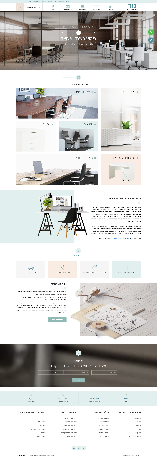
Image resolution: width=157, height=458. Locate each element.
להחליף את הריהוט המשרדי (121, 239)
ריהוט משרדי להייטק (70, 425)
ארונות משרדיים (104, 433)
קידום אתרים (33, 455)
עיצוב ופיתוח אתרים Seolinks (46, 455)
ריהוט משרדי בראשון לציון (69, 433)
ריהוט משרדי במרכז (71, 422)
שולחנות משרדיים (103, 418)
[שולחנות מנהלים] (57, 169)
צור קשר (44, 2)
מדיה (56, 2)
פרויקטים (61, 2)
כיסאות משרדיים (104, 425)
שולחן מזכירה (104, 422)
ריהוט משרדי (137, 418)
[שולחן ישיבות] (57, 103)
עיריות (43, 433)
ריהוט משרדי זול (72, 437)
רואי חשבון (42, 425)
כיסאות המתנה (104, 429)
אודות (67, 2)
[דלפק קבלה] (121, 119)
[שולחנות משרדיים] (121, 169)
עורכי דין (42, 418)
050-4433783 (31, 7)
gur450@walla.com (34, 2)
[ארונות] (36, 136)
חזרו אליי (79, 380)
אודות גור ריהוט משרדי (58, 320)
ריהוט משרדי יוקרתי (71, 418)
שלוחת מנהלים (104, 437)
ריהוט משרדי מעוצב (134, 437)
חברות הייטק (41, 437)
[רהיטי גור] (132, 6)
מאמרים (50, 2)
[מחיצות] (78, 136)
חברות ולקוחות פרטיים (38, 429)
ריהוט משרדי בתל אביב (70, 429)
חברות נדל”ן (41, 422)
